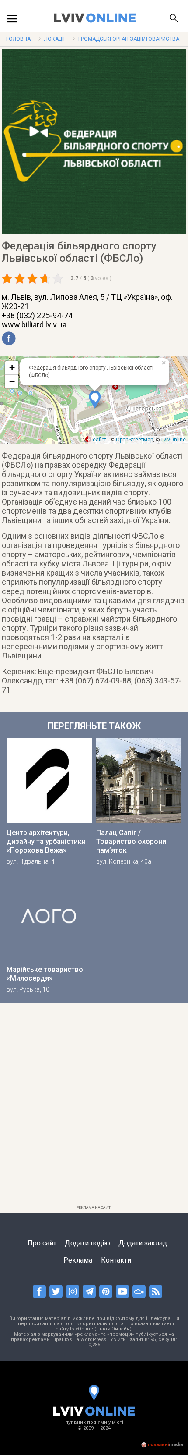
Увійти (118, 1339)
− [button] (12, 381)
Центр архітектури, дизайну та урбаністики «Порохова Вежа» (46, 841)
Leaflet (98, 440)
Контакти (116, 1260)
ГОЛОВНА (18, 39)
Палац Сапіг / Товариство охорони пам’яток (131, 841)
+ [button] (12, 367)
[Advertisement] (94, 1108)
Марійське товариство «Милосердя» (45, 973)
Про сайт (42, 1243)
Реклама (77, 1260)
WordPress (93, 1339)
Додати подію (87, 1243)
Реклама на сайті (94, 1208)
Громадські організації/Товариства (128, 39)
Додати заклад (142, 1243)
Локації (54, 39)
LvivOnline (173, 440)
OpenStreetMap (134, 440)
